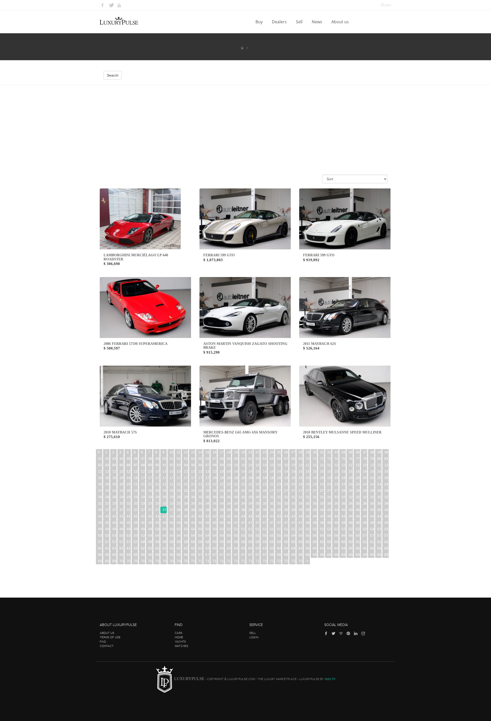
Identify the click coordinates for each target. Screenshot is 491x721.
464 (193, 523)
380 (179, 510)
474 (265, 523)
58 (222, 459)
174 (172, 478)
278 (329, 491)
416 (143, 516)
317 (315, 497)
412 (114, 516)
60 (236, 459)
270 (272, 491)
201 (365, 478)
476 (279, 523)
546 (193, 535)
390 (250, 510)
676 (243, 555)
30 (315, 452)
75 (343, 459)
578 (129, 542)
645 (315, 548)
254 (157, 491)
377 (157, 510)
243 (372, 484)
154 (322, 471)
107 (279, 465)
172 (157, 478)
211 (143, 484)
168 (129, 478)
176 (186, 478)
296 (164, 497)
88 (143, 465)
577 (121, 542)
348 (243, 503)
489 (372, 523)
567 (343, 535)
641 (286, 548)
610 (358, 542)
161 (372, 471)
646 (322, 548)
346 (229, 503)
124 (107, 471)
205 (100, 484)
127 (129, 471)
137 (200, 471)
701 (129, 561)
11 (179, 452)
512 (243, 529)
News (317, 22)
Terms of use (110, 637)
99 (222, 465)
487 (358, 523)
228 (265, 484)
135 (186, 471)
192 (300, 478)
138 (207, 471)
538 (136, 535)
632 (222, 548)
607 (336, 542)
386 (222, 510)
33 (336, 452)
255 (164, 491)
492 (100, 529)
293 (143, 497)
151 (300, 471)
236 (322, 484)
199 (351, 478)
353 (279, 503)
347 (236, 503)
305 (229, 497)
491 (386, 523)
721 (272, 561)
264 (229, 491)
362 (343, 503)
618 (121, 548)
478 (293, 523)
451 (100, 523)
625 (172, 548)
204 (386, 478)
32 (329, 452)
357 (308, 503)
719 (257, 561)
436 (286, 516)
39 (379, 452)
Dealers (280, 22)
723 (286, 561)
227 (257, 484)
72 (322, 459)
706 (164, 561)
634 (236, 548)
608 (343, 542)
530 (372, 529)
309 (257, 497)
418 (157, 516)
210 (136, 484)
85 (121, 465)
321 (343, 497)
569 (358, 535)
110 (300, 465)
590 (215, 542)
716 (236, 561)
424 (200, 516)
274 (300, 491)
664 (157, 555)
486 (351, 523)
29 (308, 452)
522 (315, 529)
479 (300, 523)
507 (207, 529)
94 (186, 465)
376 (150, 510)
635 (243, 548)
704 (150, 561)
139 (215, 471)
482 (322, 523)
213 (157, 484)
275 (308, 491)
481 (315, 523)
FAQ (103, 641)
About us (340, 22)
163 (386, 471)
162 (379, 471)
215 (172, 484)
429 (236, 516)
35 (351, 452)
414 (129, 516)
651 (358, 548)
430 (243, 516)
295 (157, 497)
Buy (259, 22)
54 (193, 459)
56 (207, 459)
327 (386, 497)
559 (286, 535)
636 (250, 548)
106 (272, 465)
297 (172, 497)
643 (300, 548)
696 (386, 555)
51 (172, 459)
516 (272, 529)
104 (257, 465)
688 (329, 555)
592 (229, 542)
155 (329, 471)
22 (257, 452)
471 (243, 523)
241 (358, 484)
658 (114, 555)
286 (386, 491)
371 (114, 510)
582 (157, 542)
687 (322, 555)
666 (172, 555)
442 (329, 516)
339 (179, 503)
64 (265, 459)
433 (265, 516)
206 (107, 484)
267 (250, 491)
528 (358, 529)
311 (272, 497)
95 (193, 465)
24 (272, 452)
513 (250, 529)
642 (293, 548)
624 (164, 548)
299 (186, 497)
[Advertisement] (245, 123)
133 (172, 471)
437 (293, 516)
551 (229, 535)
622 (150, 548)
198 (343, 478)
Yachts (180, 641)
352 (272, 503)
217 (186, 484)
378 (164, 510)
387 (229, 510)
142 (236, 471)
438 (300, 516)
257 (179, 491)
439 (308, 516)
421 (179, 516)
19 (236, 452)
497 (136, 529)
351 (265, 503)
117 (351, 465)
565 (329, 535)
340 (186, 503)
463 (186, 523)
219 (200, 484)
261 (207, 491)
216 (179, 484)
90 (157, 465)
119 (365, 465)
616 (107, 548)
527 (351, 529)
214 (164, 484)
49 (157, 459)
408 (379, 510)
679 (265, 555)
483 (329, 523)
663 (150, 555)
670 (200, 555)
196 (329, 478)
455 (129, 523)
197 (336, 478)
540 (150, 535)
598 (272, 542)
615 (100, 548)
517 (279, 529)
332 (129, 503)
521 (308, 529)
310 (265, 497)
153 (315, 471)
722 (279, 561)
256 (172, 491)
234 (308, 484)
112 (315, 465)
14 (200, 452)
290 (121, 497)
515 (265, 529)
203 (379, 478)
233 (300, 484)
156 (336, 471)
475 (272, 523)
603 (308, 542)
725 (300, 561)
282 (358, 491)
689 (336, 555)
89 (150, 465)
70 (308, 459)
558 (279, 535)
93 (179, 465)
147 (272, 471)
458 (150, 523)
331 (121, 503)
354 (286, 503)
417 (150, 516)
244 (379, 484)
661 (136, 555)
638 (265, 548)
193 (308, 478)
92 (172, 465)
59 (229, 459)
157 (343, 471)
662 (143, 555)
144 (250, 471)
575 (107, 542)
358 (315, 503)
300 (193, 497)
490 (379, 523)
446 (358, 516)
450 (386, 516)
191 (293, 478)
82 (100, 465)
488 (365, 523)
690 (343, 555)
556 (265, 535)
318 (322, 497)
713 (215, 561)
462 (179, 523)
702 (136, 561)
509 (222, 529)
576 (114, 542)
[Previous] (99, 452)
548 (207, 535)
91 (164, 465)
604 (315, 542)
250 (129, 491)
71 (315, 459)
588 (200, 542)
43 (114, 459)
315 (300, 497)
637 (257, 548)
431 (250, 516)
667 (179, 555)
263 (222, 491)
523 (322, 529)
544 (179, 535)
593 (236, 542)
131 (157, 471)
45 (129, 459)
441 (322, 516)
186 (257, 478)
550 (222, 535)
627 (186, 548)
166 (114, 478)
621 (143, 548)
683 (293, 555)
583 (164, 542)
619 (129, 548)
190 (286, 478)
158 (351, 471)
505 (193, 529)
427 (222, 516)
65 (272, 459)
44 (121, 459)
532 (386, 529)
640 (279, 548)
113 (322, 465)
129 (143, 471)
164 (100, 478)
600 (286, 542)
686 (315, 555)
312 (279, 497)
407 (372, 510)
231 (286, 484)
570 (365, 535)
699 (114, 561)
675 (236, 555)
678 (257, 555)
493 (107, 529)
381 (186, 510)
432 (257, 516)
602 (300, 542)
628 (193, 548)
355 (293, 503)
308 (250, 497)
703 (143, 561)
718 (250, 561)
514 (257, 529)
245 (386, 484)
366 (372, 503)
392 (265, 510)
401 (329, 510)
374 (136, 510)
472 (250, 523)
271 (279, 491)
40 (386, 452)
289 (114, 497)
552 (236, 535)
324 (365, 497)
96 (200, 465)
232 (293, 484)
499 (150, 529)
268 (257, 491)
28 (300, 452)
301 (200, 497)
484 (336, 523)
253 (150, 491)
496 (129, 529)
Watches (181, 646)
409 (386, 510)
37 (365, 452)
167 (121, 478)
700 (121, 561)
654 (379, 548)
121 (379, 465)
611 (365, 542)
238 (336, 484)
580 (143, 542)
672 (215, 555)
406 (365, 510)
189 (279, 478)
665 (164, 555)
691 (351, 555)
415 (136, 516)
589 (207, 542)
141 (229, 471)
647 (329, 548)
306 (236, 497)
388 (236, 510)
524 (329, 529)
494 (114, 529)
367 (379, 503)
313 (286, 497)
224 (236, 484)
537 (129, 535)
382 (193, 510)
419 (164, 516)
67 (286, 459)
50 (164, 459)
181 (222, 478)
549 (215, 535)
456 (136, 523)
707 (172, 561)
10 (172, 452)
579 (136, 542)
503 (179, 529)
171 (150, 478)
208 (121, 484)
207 (114, 484)
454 (121, 523)
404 (351, 510)
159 (358, 471)
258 (186, 491)
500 (157, 529)
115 (336, 465)
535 (114, 535)
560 (293, 535)
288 (107, 497)
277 (322, 491)
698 (107, 561)
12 (186, 452)
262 (215, 491)
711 (200, 561)
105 (265, 465)
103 (250, 465)
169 (136, 478)
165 (107, 478)
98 (215, 465)
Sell (300, 22)
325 (372, 497)
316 (308, 497)
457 (143, 523)
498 (143, 529)
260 (200, 491)
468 (222, 523)
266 (243, 491)
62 (250, 459)
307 (243, 497)
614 (386, 542)
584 (172, 542)
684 (300, 555)
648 (336, 548)
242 (365, 484)
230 (279, 484)
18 (229, 452)
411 (107, 516)
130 (150, 471)
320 (336, 497)
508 (215, 529)
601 (293, 542)
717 (243, 561)
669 (193, 555)
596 (257, 542)
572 (379, 535)
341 (193, 503)
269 (265, 491)
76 (351, 459)
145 (257, 471)
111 (308, 465)
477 (286, 523)
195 (322, 478)
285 (379, 491)
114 (329, 465)
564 (322, 535)
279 (336, 491)
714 (222, 561)
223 (229, 484)
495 (121, 529)
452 (107, 523)
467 (215, 523)
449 (379, 516)
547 (200, 535)
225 (243, 484)
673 (222, 555)
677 (250, 555)
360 (329, 503)
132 (164, 471)
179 (207, 478)
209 (129, 484)
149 (286, 471)
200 (358, 478)
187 (265, 478)
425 (207, 516)
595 (250, 542)
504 (186, 529)
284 (372, 491)
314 (293, 497)
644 (308, 548)
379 (172, 510)
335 (150, 503)
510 (229, 529)
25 (279, 452)
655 (386, 548)
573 (386, 535)
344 (215, 503)
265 (236, 491)
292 (136, 497)
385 (215, 510)
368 (386, 503)
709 (186, 561)
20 (243, 452)
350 (257, 503)
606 (329, 542)
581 (150, 542)
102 (243, 465)
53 (186, 459)
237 (329, 484)
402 (336, 510)
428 (229, 516)
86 (129, 465)
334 (143, 503)
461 (172, 523)
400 (322, 510)
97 (207, 465)
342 (200, 503)
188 (272, 478)
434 (272, 516)
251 (136, 491)
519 (293, 529)
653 (372, 548)
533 (100, 535)
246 (100, 491)
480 (308, 523)
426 (215, 516)
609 (351, 542)
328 (100, 503)
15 (207, 452)
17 (222, 452)
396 (293, 510)
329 (107, 503)
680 (272, 555)
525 (336, 529)
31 (322, 452)
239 (343, 484)
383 (200, 510)
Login (387, 5)
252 (143, 491)
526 (343, 529)
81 (386, 459)
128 (136, 471)
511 (236, 529)
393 (272, 510)
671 (207, 555)
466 (207, 523)
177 (193, 478)
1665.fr (330, 679)
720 (265, 561)
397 (300, 510)
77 (358, 459)
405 (358, 510)
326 (379, 497)
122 (386, 465)
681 (279, 555)
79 (372, 459)
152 (308, 471)
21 (250, 452)
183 (236, 478)
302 (207, 497)
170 (143, 478)
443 (336, 516)
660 (129, 555)
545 (186, 535)
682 (286, 555)
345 (222, 503)
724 (293, 561)
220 (207, 484)
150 (293, 471)
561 (300, 535)
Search (112, 75)
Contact (107, 646)
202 (372, 478)
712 (207, 561)
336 (157, 503)
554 (250, 535)
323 (358, 497)
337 (164, 503)
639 (272, 548)
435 (279, 516)
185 (250, 478)
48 (150, 459)
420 (172, 516)
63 (257, 459)
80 (379, 459)
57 (215, 459)
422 (186, 516)
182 (229, 478)
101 (236, 465)
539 (143, 535)
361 (336, 503)
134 (179, 471)
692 (358, 555)
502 (172, 529)
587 (193, 542)
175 (179, 478)
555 (257, 535)
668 (186, 555)
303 (215, 497)
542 (164, 535)
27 (293, 452)
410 (100, 516)
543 (172, 535)
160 (365, 471)
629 (200, 548)
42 (107, 459)
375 (143, 510)
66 (279, 459)
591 (222, 542)
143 (243, 471)
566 (336, 535)
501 (164, 529)
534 (107, 535)
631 (215, 548)
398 (308, 510)
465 (200, 523)
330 (114, 503)
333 (136, 503)
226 (250, 484)
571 (372, 535)
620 (136, 548)
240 (351, 484)
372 (121, 510)
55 (200, 459)
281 (351, 491)
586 (186, 542)
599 (279, 542)
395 (286, 510)
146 (265, 471)
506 (200, 529)
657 (107, 555)
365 (365, 503)
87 (136, 465)
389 (243, 510)
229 (272, 484)
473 (257, 523)
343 (207, 503)
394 (279, 510)
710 (193, 561)
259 (193, 491)
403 (343, 510)
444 (343, 516)
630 (207, 548)
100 (229, 465)
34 (343, 452)
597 (265, 542)
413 (121, 516)
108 (286, 465)
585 (179, 542)
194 (315, 478)
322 (351, 497)
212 (150, 484)
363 (351, 503)
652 (365, 548)
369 (100, 510)
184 (243, 478)
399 (315, 510)
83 (107, 465)
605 (322, 542)
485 (343, 523)
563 (315, 535)
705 (157, 561)
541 (157, 535)
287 (100, 497)
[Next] (307, 561)
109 (293, 465)
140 (222, 471)
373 (129, 510)
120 (372, 465)
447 (365, 516)
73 (329, 459)
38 (372, 452)
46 (136, 459)
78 (365, 459)
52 (179, 459)
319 (329, 497)
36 (358, 452)
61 (243, 459)
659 (121, 555)
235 (315, 484)
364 (358, 503)
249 (121, 491)
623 (157, 548)
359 (322, 503)
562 (308, 535)
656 (100, 555)
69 (300, 459)
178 (200, 478)
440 (315, 516)
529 (365, 529)
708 (179, 561)
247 (107, 491)
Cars (178, 633)
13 (193, 452)
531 (379, 529)
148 (279, 471)
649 (343, 548)
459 (157, 523)
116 (343, 465)
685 (308, 555)
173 (164, 478)
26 (286, 452)
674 (229, 555)
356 (300, 503)
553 (243, 535)
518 (286, 529)
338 (172, 503)
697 (100, 561)
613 (379, 542)
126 (121, 471)
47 (143, 459)
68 (293, 459)
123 (100, 471)
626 (179, 548)
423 (193, 516)
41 (100, 459)
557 (272, 535)
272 (286, 491)
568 (351, 535)
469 (229, 523)
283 (365, 491)
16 (215, 452)
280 (343, 491)
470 (236, 523)
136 (193, 471)
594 (243, 542)
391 (257, 510)
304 (222, 497)
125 (114, 471)
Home (179, 637)
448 (372, 516)
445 (351, 516)
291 (129, 497)
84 (114, 465)
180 (215, 478)
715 (229, 561)
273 (293, 491)
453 (114, 523)
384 (207, 510)
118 (358, 465)
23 (265, 452)
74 (336, 459)
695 (379, 555)
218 (193, 484)
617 (114, 548)
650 (351, 548)
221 (215, 484)
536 (121, 535)
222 (222, 484)
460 (164, 523)
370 (107, 510)
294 (150, 497)
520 (300, 529)
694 (372, 555)
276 (315, 491)
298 (179, 497)
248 (114, 491)
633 (229, 548)
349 (250, 503)
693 (365, 555)
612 (372, 542)
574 (100, 542)
